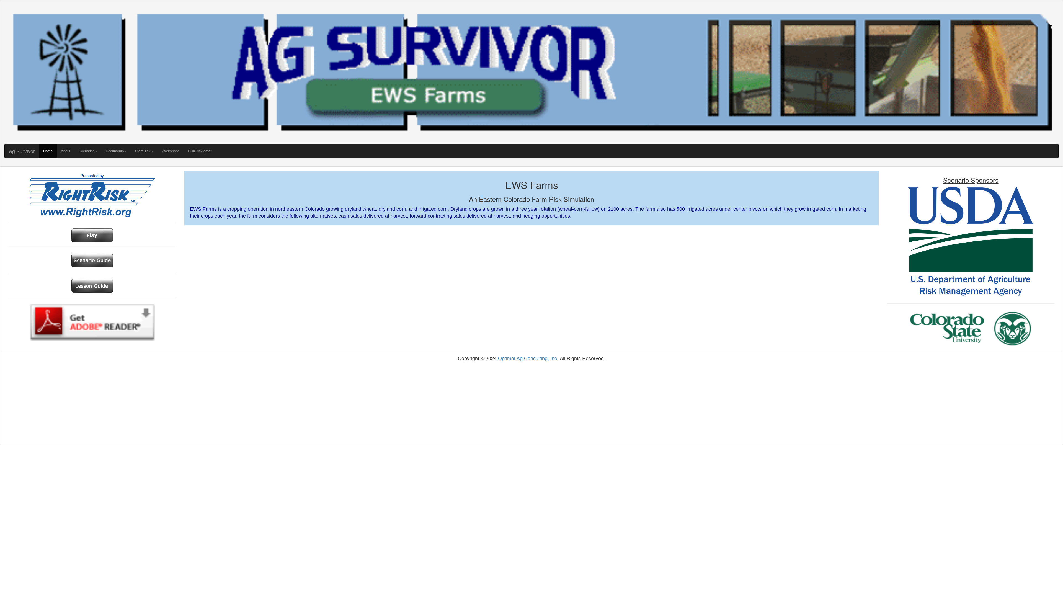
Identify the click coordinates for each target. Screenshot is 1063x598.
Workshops (171, 150)
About (65, 150)
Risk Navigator (199, 150)
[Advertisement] (531, 403)
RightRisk (143, 150)
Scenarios (87, 150)
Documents (115, 150)
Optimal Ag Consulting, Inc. (528, 358)
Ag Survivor (22, 150)
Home (48, 150)
